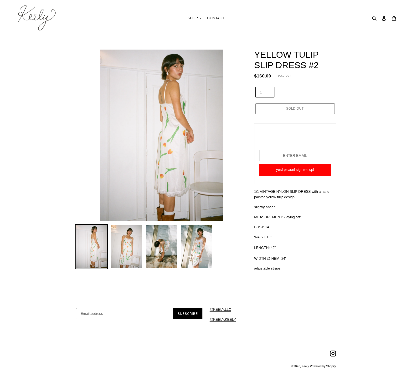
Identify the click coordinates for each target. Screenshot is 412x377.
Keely (305, 366)
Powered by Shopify (323, 366)
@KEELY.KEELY (223, 319)
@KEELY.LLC (220, 309)
